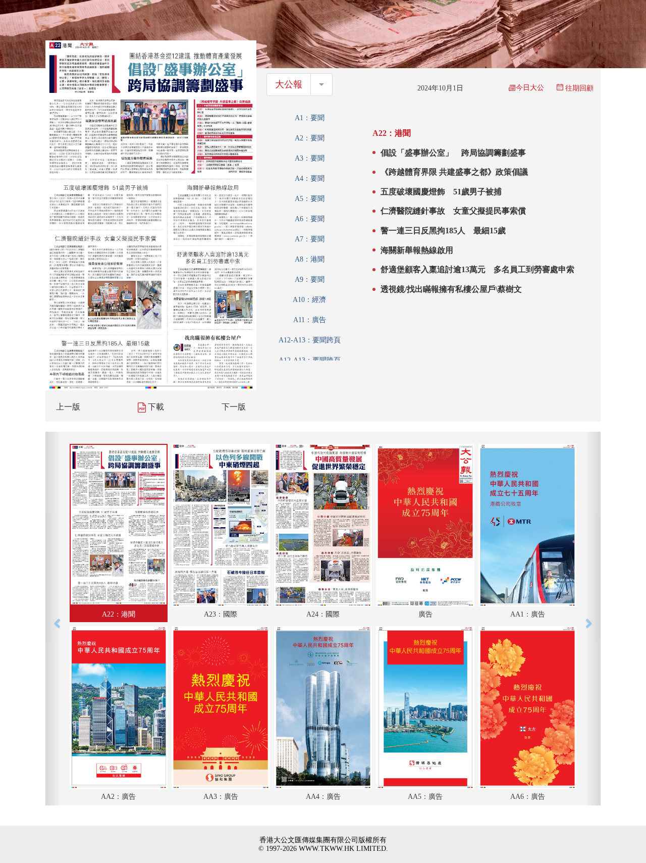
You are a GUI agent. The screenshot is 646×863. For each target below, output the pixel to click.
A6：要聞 (310, 219)
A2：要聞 (310, 138)
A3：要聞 (310, 158)
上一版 (68, 406)
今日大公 (530, 87)
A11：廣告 (309, 320)
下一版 (234, 406)
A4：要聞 (310, 178)
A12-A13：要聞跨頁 (310, 340)
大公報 (288, 84)
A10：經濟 (309, 299)
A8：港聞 (310, 259)
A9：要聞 (310, 279)
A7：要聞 (310, 239)
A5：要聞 (310, 198)
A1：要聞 (310, 118)
